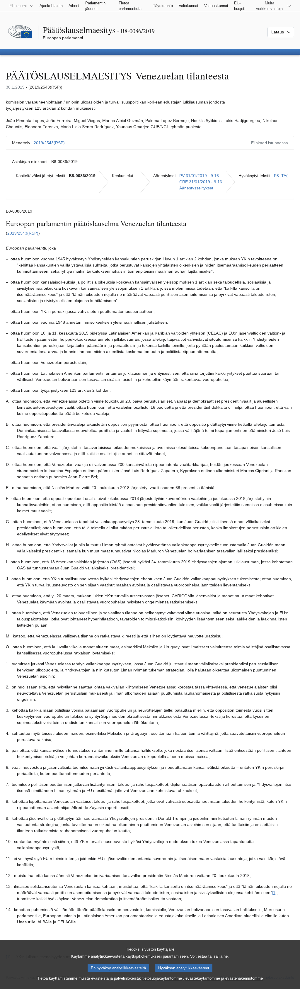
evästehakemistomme (244, 978)
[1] (274, 892)
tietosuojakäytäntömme (162, 978)
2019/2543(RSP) (49, 142)
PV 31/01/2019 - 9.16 (199, 175)
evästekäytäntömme (202, 978)
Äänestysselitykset (196, 188)
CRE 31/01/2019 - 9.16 (200, 181)
